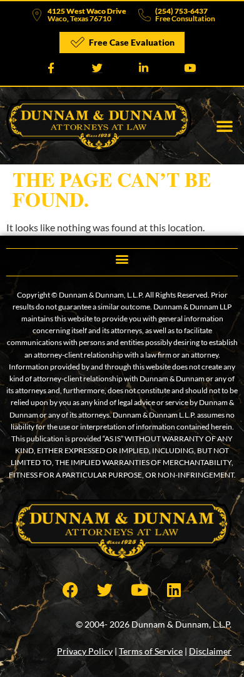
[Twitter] (105, 589)
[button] (224, 126)
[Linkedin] (174, 589)
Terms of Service (151, 651)
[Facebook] (70, 589)
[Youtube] (139, 589)
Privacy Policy (85, 651)
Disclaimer (210, 651)
